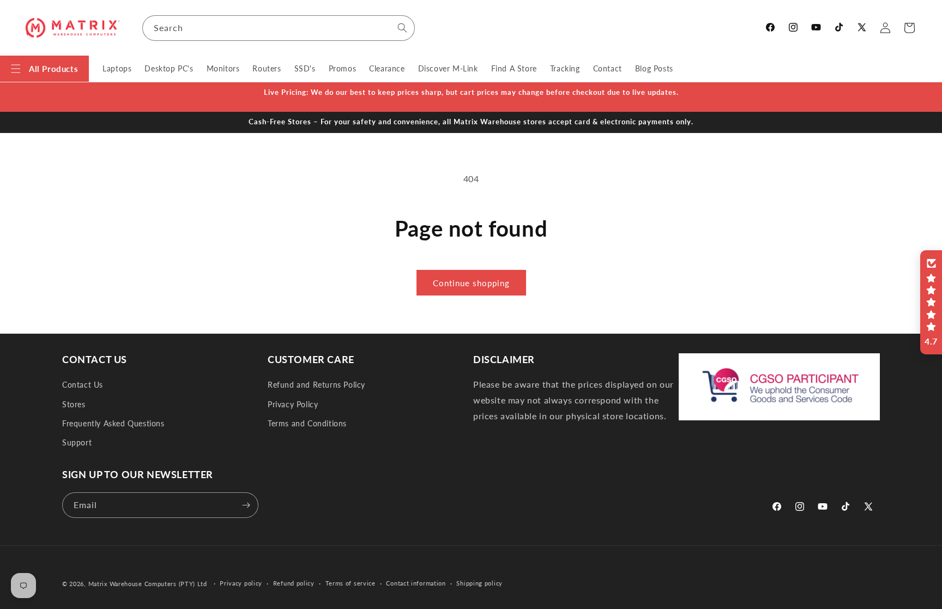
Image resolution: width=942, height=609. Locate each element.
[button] (44, 69)
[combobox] (278, 28)
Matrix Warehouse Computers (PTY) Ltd (147, 583)
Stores (74, 404)
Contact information (415, 583)
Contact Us (82, 384)
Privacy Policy (293, 404)
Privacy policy (241, 583)
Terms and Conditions (307, 423)
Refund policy (294, 583)
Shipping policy (479, 583)
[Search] (402, 28)
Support (77, 442)
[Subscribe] (246, 505)
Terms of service (350, 583)
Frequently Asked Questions (113, 423)
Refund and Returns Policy (316, 384)
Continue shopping (471, 283)
